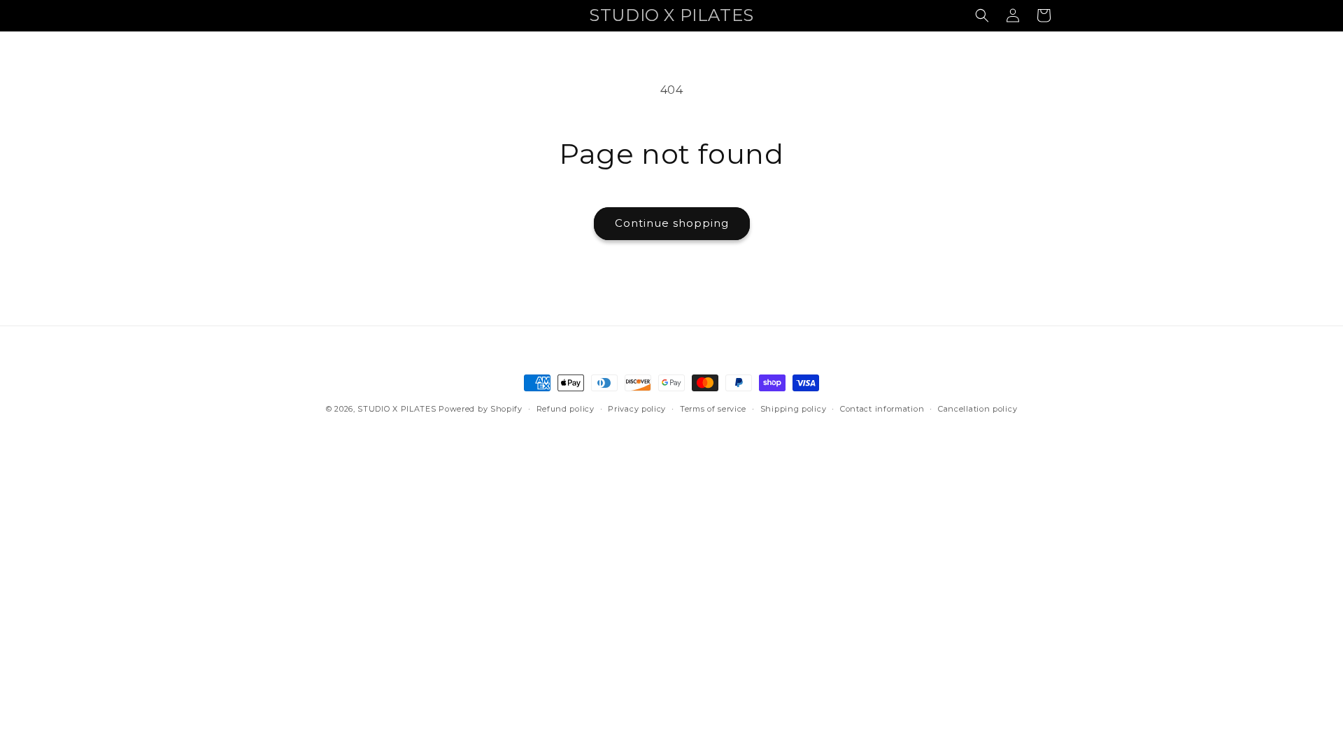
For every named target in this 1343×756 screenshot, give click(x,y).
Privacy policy (637, 409)
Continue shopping (672, 223)
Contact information (882, 409)
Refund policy (566, 409)
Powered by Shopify (481, 409)
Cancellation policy (977, 409)
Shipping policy (793, 409)
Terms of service (713, 409)
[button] (982, 15)
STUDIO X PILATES (396, 409)
